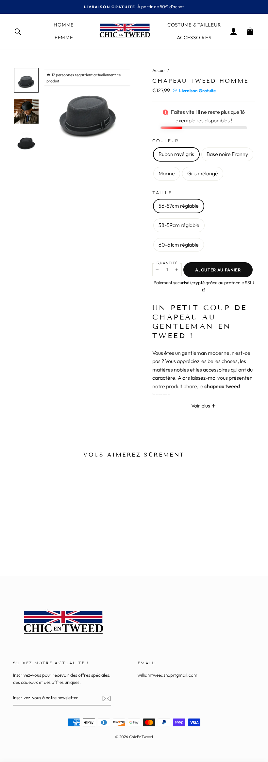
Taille (162, 193)
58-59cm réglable (179, 225)
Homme (64, 25)
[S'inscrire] (106, 698)
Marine (167, 173)
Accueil (159, 70)
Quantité (167, 263)
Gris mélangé (202, 173)
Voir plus (201, 405)
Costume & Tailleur (194, 25)
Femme (64, 37)
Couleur (165, 141)
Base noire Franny (227, 154)
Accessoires (194, 37)
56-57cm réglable (179, 205)
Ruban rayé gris (176, 154)
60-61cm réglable (179, 244)
